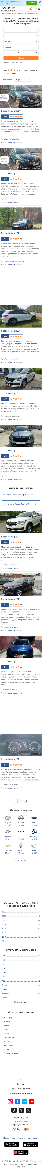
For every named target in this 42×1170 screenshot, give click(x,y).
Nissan (21, 823)
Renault (21, 851)
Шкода (38, 14)
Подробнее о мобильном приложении (21, 1138)
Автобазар (6, 14)
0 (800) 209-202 (21, 1118)
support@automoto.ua (21, 1124)
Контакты (21, 1084)
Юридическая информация (21, 1093)
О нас (21, 1079)
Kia (21, 837)
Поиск (21, 58)
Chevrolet (8, 851)
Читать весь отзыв (9, 142)
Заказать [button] (31, 3)
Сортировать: (7, 80)
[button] (39, 9)
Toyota (8, 823)
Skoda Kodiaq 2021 (10, 111)
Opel (34, 851)
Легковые (30, 14)
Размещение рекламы (21, 1089)
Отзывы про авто (18, 14)
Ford (34, 823)
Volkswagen (34, 837)
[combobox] (21, 41)
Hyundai (7, 837)
